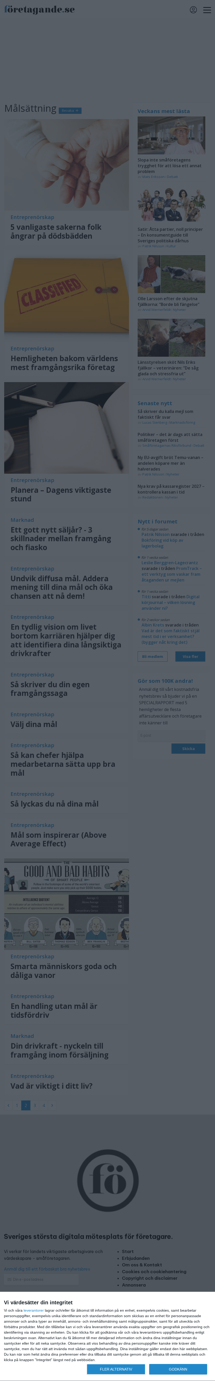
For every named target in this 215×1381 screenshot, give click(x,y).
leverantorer (34, 1310)
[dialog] (107, 1336)
